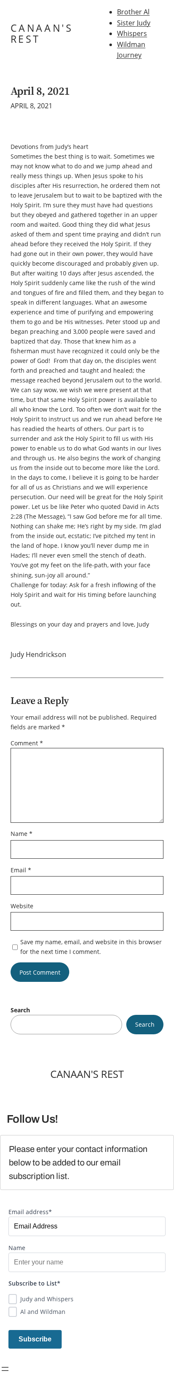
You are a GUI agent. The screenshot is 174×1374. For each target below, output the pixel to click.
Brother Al (133, 11)
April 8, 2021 (40, 91)
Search (20, 1010)
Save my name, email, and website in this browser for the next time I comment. (91, 947)
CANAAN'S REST (42, 34)
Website (22, 906)
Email (21, 870)
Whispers (132, 33)
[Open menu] (5, 1369)
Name (22, 834)
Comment (27, 743)
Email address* (30, 1212)
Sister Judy (133, 22)
